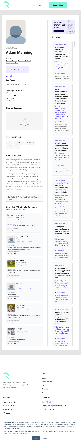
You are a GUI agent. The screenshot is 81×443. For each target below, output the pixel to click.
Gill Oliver (19, 284)
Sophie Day (20, 305)
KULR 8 (9, 225)
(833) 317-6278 (48, 409)
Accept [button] (36, 438)
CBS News (15, 225)
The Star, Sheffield (24, 61)
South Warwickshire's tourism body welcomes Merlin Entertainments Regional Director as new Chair (61, 96)
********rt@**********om (22, 265)
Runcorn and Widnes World (23, 249)
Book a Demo (58, 5)
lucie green (20, 329)
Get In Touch (46, 402)
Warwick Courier (11, 61)
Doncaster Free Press (61, 309)
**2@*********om (21, 220)
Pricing (44, 385)
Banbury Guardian (21, 339)
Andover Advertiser (30, 315)
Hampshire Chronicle (12, 315)
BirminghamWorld (12, 63)
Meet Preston (47, 382)
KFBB (33, 225)
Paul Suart (20, 260)
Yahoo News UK (33, 270)
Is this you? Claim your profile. (12, 48)
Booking (45, 389)
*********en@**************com (24, 331)
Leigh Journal (20, 247)
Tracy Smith (20, 215)
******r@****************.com (23, 288)
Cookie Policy (8, 409)
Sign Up (33, 5)
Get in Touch (19, 69)
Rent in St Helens (11, 247)
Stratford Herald (11, 294)
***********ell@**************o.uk (24, 241)
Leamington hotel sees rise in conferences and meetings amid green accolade (61, 187)
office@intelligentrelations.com (54, 406)
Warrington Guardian (29, 247)
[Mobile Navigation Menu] (76, 5)
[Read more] (62, 66)
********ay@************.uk (23, 310)
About (44, 378)
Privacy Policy (9, 406)
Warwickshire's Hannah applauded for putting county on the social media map (62, 273)
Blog (43, 392)
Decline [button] (45, 438)
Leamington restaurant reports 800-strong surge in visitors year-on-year (62, 231)
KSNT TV (29, 225)
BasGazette (22, 315)
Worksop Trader (22, 225)
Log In (40, 5)
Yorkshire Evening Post (22, 270)
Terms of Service (10, 402)
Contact (6, 413)
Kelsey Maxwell (22, 237)
